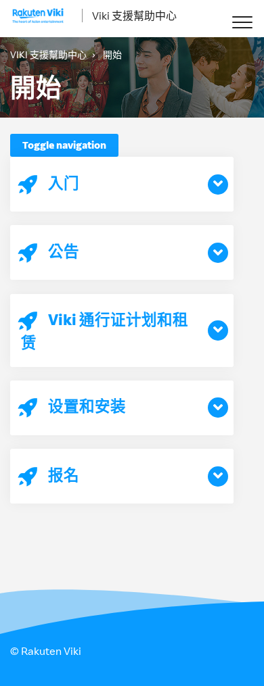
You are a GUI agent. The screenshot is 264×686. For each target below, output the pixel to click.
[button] (242, 22)
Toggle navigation (64, 145)
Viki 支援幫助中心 (134, 15)
